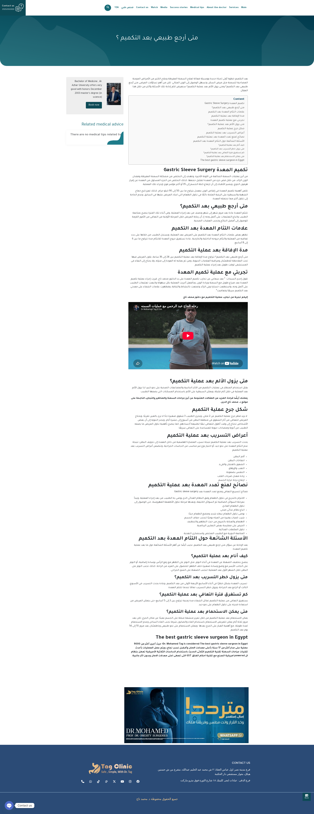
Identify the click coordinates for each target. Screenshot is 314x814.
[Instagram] (130, 781)
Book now (93, 105)
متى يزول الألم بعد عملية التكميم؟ (226, 124)
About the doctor (217, 7)
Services (234, 7)
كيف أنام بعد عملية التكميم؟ (231, 145)
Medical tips (197, 7)
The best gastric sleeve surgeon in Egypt (222, 160)
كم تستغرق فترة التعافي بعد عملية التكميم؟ (223, 153)
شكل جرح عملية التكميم (231, 128)
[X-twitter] (114, 781)
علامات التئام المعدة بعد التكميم (226, 112)
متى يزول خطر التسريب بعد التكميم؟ (227, 149)
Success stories (179, 7)
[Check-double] (106, 781)
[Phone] (82, 781)
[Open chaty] (9, 805)
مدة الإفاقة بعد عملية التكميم (227, 116)
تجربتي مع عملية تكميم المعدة (227, 120)
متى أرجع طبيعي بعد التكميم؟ (228, 108)
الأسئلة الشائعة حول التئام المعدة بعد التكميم (218, 141)
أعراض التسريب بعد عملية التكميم (225, 133)
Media (163, 7)
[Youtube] (122, 781)
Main (243, 7)
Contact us (142, 7)
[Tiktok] (98, 781)
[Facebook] (138, 781)
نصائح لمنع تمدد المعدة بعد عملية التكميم (220, 137)
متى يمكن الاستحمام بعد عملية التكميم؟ (225, 156)
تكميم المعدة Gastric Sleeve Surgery (224, 103)
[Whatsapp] (90, 781)
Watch (154, 7)
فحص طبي (127, 7)
